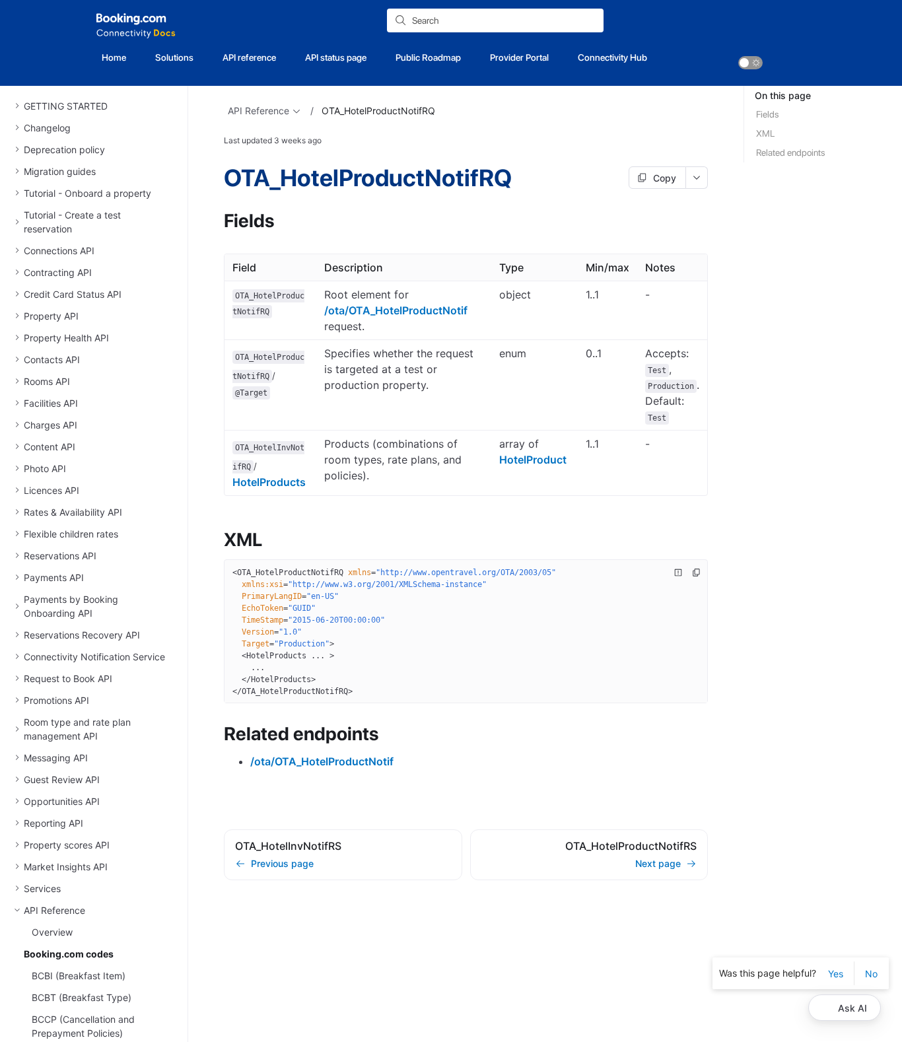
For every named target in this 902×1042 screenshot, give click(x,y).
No (871, 973)
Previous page (282, 863)
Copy (664, 178)
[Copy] (697, 572)
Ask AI (852, 1008)
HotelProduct (533, 459)
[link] (750, 62)
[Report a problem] (678, 572)
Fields (767, 114)
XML (765, 133)
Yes (835, 973)
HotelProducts (269, 482)
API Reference (258, 110)
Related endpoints (790, 152)
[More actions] (697, 177)
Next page (658, 863)
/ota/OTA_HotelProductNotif (396, 310)
